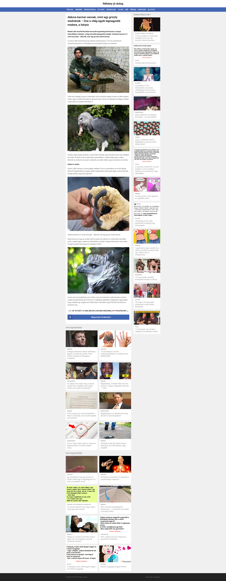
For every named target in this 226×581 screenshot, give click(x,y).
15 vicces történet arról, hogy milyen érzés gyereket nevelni (81, 508)
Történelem (149, 33)
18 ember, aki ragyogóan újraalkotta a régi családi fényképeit (144, 304)
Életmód (101, 10)
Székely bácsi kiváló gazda (145, 63)
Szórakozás (87, 504)
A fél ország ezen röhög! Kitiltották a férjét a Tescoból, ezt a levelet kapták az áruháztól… (81, 415)
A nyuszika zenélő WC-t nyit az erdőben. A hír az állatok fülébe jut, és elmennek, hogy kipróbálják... (147, 170)
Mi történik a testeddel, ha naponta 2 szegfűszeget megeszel (115, 478)
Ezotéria (103, 564)
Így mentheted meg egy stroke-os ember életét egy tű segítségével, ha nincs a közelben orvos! (81, 479)
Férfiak (133, 10)
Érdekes (143, 33)
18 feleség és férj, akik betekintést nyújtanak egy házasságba (145, 223)
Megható (69, 534)
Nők (126, 10)
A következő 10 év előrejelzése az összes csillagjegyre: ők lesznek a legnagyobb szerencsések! (145, 89)
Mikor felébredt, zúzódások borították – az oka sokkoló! (146, 116)
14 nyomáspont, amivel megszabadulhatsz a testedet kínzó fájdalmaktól (114, 354)
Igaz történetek (78, 504)
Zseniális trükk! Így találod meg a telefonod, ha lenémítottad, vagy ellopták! (113, 445)
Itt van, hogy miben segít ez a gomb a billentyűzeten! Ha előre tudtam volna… (81, 445)
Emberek (78, 10)
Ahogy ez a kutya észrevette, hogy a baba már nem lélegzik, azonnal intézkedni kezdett (81, 539)
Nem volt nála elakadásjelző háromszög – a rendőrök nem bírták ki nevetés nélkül (115, 509)
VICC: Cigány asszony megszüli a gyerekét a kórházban (113, 538)
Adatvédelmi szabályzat (152, 577)
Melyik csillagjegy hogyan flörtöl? (113, 567)
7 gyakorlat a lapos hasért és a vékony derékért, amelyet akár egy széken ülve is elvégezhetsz (147, 251)
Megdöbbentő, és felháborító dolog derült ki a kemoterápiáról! (114, 414)
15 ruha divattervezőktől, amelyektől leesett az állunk (146, 278)
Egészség (142, 10)
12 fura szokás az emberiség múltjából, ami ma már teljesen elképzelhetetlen (146, 38)
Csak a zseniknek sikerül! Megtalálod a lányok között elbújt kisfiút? (145, 142)
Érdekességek (90, 10)
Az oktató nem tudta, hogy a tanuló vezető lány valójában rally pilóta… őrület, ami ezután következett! (80, 386)
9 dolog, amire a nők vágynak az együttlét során (146, 197)
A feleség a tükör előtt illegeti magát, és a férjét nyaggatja (81, 568)
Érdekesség (111, 10)
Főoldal (70, 10)
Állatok (151, 10)
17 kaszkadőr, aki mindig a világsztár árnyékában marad (146, 330)
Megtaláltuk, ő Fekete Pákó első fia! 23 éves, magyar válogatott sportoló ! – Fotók (115, 386)
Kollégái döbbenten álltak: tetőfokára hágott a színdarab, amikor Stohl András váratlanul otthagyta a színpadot (81, 355)
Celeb (136, 326)
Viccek (120, 10)
